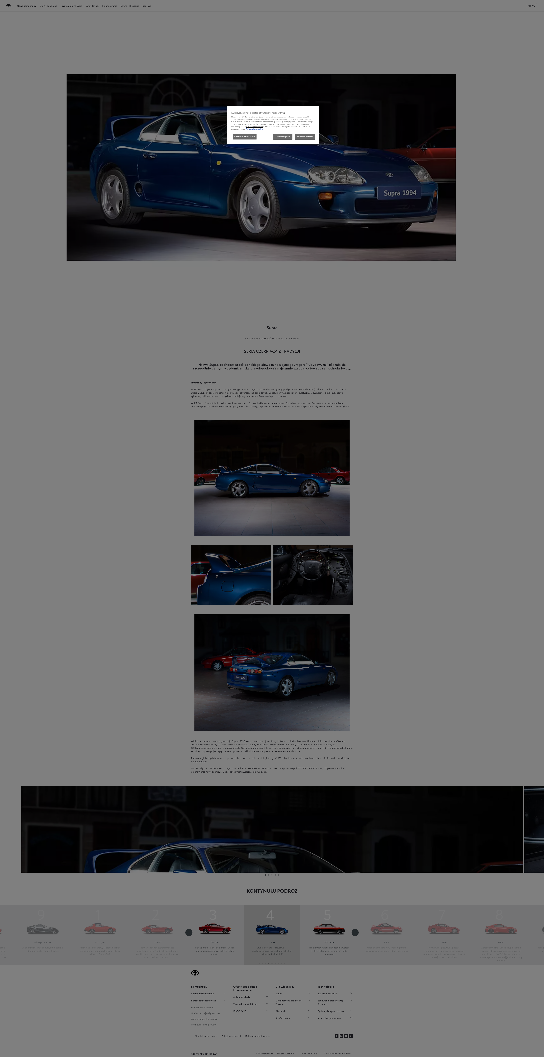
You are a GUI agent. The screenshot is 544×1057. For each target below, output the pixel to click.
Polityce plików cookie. (254, 129)
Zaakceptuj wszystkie (304, 136)
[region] (273, 125)
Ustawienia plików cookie (244, 136)
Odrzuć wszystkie (283, 136)
